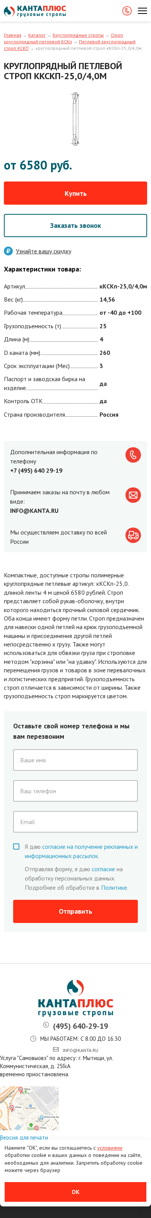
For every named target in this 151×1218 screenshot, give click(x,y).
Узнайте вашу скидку (43, 251)
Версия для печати (24, 1137)
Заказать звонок (75, 225)
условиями (109, 1147)
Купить (76, 193)
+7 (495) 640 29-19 (36, 470)
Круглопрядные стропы (78, 35)
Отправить (75, 911)
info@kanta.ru (80, 1050)
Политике (114, 887)
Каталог (37, 35)
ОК (75, 1192)
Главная (12, 35)
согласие (103, 869)
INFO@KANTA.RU (34, 510)
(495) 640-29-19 (80, 1026)
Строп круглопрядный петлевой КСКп (63, 38)
